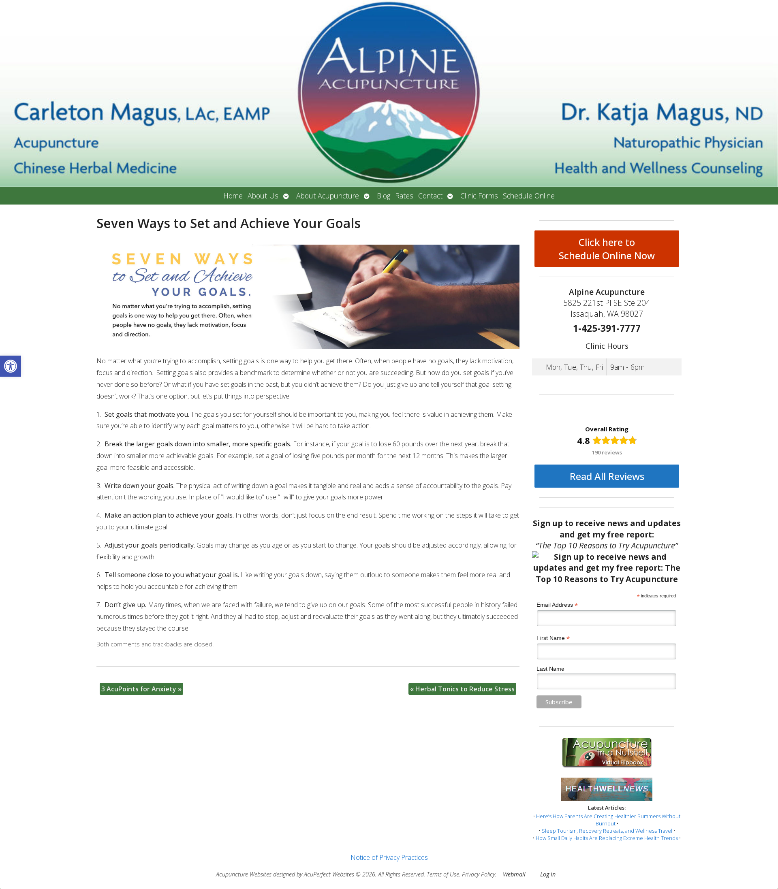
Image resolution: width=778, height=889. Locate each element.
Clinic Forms (479, 195)
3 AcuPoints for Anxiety (141, 688)
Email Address (557, 605)
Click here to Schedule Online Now (607, 248)
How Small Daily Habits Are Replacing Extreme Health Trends (607, 838)
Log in (548, 874)
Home (233, 195)
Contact (430, 195)
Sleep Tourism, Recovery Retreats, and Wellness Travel (607, 830)
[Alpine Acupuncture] (389, 93)
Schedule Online (529, 195)
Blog (383, 195)
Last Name (550, 668)
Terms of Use (443, 874)
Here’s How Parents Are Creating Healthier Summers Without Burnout (608, 819)
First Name (553, 638)
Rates (404, 195)
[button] (10, 366)
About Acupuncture (327, 195)
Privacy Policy (478, 874)
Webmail (514, 874)
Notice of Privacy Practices (389, 857)
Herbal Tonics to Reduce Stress (462, 688)
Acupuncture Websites (243, 874)
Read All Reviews (607, 476)
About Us (263, 195)
